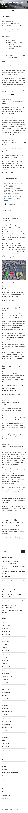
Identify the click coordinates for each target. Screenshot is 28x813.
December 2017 (6, 747)
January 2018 (6, 743)
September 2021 (7, 695)
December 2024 (6, 635)
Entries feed (5, 792)
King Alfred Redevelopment (10, 577)
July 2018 (4, 731)
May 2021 (5, 702)
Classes (4, 763)
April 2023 (5, 663)
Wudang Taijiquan (7, 779)
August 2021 (5, 699)
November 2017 (6, 750)
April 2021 (5, 705)
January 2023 (6, 670)
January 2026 (6, 625)
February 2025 (6, 631)
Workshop (5, 776)
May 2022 (5, 686)
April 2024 (5, 647)
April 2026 (5, 622)
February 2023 (6, 667)
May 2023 (5, 660)
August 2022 (5, 679)
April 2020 (5, 708)
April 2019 (5, 715)
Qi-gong (4, 769)
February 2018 (6, 740)
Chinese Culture (6, 760)
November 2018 (6, 721)
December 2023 (6, 651)
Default (4, 766)
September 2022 (7, 676)
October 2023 (6, 654)
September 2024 (7, 638)
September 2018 (7, 727)
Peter (12, 94)
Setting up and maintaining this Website (13, 772)
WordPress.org (6, 798)
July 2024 (5, 644)
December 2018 (6, 718)
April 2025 (5, 628)
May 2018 (5, 734)
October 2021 (6, 692)
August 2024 (6, 641)
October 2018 (6, 724)
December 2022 (6, 673)
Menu (14, 11)
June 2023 (5, 657)
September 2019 (7, 711)
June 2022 (5, 683)
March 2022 (5, 689)
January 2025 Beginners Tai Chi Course (13, 580)
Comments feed (6, 795)
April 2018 (5, 737)
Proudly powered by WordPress (10, 809)
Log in (4, 788)
